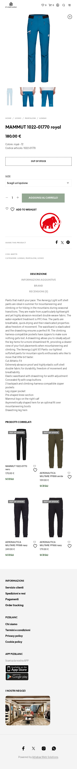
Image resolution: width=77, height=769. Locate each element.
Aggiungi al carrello (43, 198)
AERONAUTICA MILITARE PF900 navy (51, 544)
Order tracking (14, 605)
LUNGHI (42, 118)
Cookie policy (13, 641)
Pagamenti (12, 599)
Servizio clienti (14, 587)
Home (8, 118)
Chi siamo (11, 624)
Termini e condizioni (17, 630)
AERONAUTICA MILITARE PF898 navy (16, 544)
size (8, 176)
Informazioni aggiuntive (38, 280)
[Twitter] (63, 243)
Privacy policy (14, 635)
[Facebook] (58, 243)
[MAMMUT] (50, 223)
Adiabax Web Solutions (45, 757)
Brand (38, 286)
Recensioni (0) (38, 292)
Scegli (9, 479)
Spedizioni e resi (15, 593)
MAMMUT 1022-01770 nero (16, 468)
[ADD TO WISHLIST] (35, 468)
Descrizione (38, 274)
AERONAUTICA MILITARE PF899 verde (51, 474)
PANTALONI (30, 118)
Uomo (18, 118)
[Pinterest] (69, 243)
